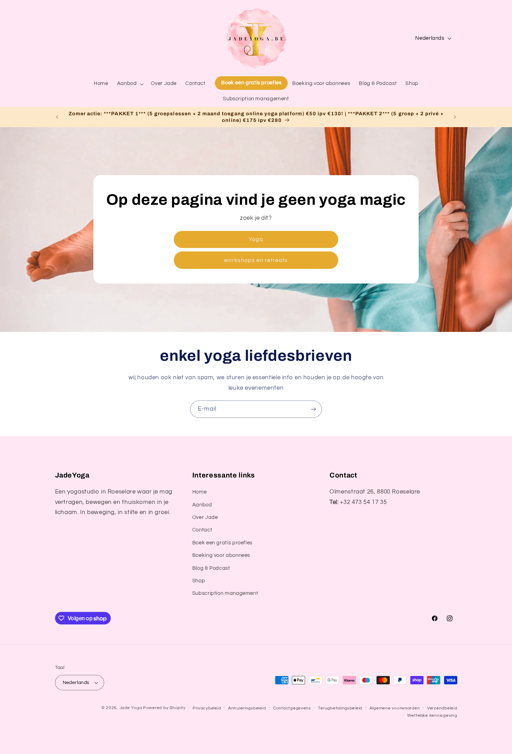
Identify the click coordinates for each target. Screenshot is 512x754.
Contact (202, 530)
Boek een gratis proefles (222, 542)
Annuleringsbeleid (247, 708)
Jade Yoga (130, 708)
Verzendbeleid (442, 708)
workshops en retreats (256, 260)
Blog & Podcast (211, 568)
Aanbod (202, 504)
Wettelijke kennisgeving (432, 715)
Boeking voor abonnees (221, 555)
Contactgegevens (292, 708)
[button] (130, 84)
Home (199, 492)
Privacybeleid (207, 708)
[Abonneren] (313, 409)
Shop (198, 580)
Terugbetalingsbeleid (340, 708)
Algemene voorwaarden (395, 708)
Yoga (256, 239)
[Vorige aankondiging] (57, 117)
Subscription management (225, 593)
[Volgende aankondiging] (455, 117)
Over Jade (205, 517)
